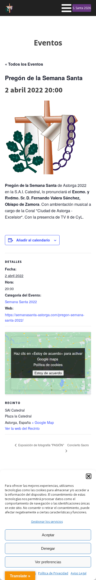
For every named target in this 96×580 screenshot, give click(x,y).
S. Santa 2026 (82, 8)
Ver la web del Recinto (22, 428)
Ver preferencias (48, 562)
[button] (88, 476)
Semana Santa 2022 (21, 301)
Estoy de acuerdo (48, 373)
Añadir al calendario (33, 240)
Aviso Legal (78, 573)
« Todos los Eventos (24, 64)
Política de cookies (48, 364)
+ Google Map (43, 422)
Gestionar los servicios (47, 522)
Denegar (48, 548)
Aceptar (48, 535)
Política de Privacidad (53, 573)
